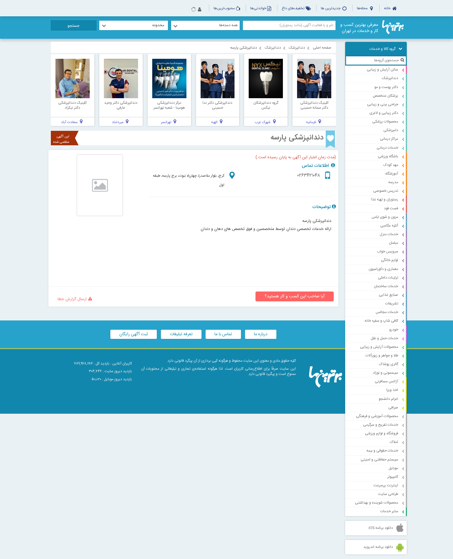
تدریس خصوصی (385, 191)
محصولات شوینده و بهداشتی (376, 503)
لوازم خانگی (389, 260)
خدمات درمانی (387, 148)
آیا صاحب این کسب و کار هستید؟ (294, 296)
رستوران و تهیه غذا (384, 199)
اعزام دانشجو (388, 399)
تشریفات (391, 303)
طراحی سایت (388, 494)
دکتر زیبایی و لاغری (383, 113)
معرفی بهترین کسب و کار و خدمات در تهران (359, 28)
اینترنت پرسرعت (385, 485)
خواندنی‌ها (258, 8)
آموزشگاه (391, 174)
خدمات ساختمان (386, 286)
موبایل (393, 468)
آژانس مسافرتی (386, 381)
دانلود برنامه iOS (381, 528)
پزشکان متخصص (385, 96)
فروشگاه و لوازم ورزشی (381, 433)
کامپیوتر (392, 477)
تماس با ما (223, 334)
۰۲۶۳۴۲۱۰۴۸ (308, 175)
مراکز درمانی (389, 139)
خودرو (393, 330)
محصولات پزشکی (385, 122)
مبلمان (393, 243)
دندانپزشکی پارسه (297, 138)
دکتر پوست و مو (386, 87)
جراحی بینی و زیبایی (382, 104)
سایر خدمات (389, 511)
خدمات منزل (389, 234)
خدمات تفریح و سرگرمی (380, 425)
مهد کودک (390, 165)
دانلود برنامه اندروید (378, 547)
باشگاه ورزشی (388, 156)
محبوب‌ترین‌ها (224, 8)
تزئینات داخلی (388, 278)
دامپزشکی (390, 130)
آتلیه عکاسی (389, 226)
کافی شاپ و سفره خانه (381, 321)
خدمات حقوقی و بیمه (382, 451)
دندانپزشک (390, 78)
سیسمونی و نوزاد (385, 373)
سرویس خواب (387, 251)
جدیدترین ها (331, 8)
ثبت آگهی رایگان (133, 334)
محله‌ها (363, 8)
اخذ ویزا (392, 390)
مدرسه (393, 182)
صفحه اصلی (322, 48)
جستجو (73, 25)
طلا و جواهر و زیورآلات (381, 355)
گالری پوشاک (388, 364)
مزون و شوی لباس (385, 217)
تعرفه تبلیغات (181, 334)
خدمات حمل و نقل (384, 338)
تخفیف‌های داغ (293, 8)
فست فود (391, 208)
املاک (394, 442)
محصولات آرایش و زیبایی (379, 347)
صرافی (393, 407)
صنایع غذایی (388, 295)
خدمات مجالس (387, 312)
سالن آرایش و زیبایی (382, 69)
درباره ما (260, 334)
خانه (387, 8)
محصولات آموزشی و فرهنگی (377, 416)
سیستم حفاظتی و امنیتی (379, 459)
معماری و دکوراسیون (383, 269)
